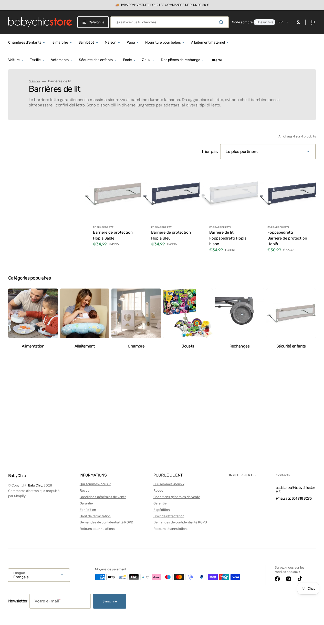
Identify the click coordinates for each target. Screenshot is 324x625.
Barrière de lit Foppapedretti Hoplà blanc (227, 238)
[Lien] (162, 5)
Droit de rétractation (95, 516)
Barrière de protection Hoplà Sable (113, 235)
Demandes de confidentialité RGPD (106, 522)
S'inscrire (109, 601)
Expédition (88, 510)
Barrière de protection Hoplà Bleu (171, 235)
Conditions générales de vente (103, 497)
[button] (311, 22)
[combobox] (169, 22)
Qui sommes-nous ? (95, 484)
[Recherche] (222, 22)
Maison (34, 81)
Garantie (86, 503)
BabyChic (35, 485)
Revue (84, 490)
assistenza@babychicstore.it (295, 489)
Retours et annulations (97, 529)
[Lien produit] (113, 212)
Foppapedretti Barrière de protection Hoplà (287, 238)
